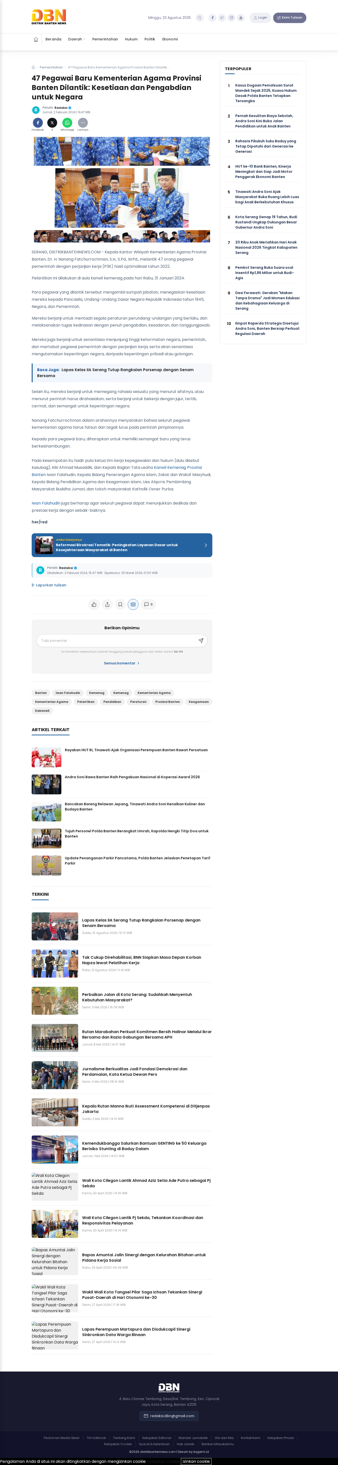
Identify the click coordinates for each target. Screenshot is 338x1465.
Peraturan (138, 702)
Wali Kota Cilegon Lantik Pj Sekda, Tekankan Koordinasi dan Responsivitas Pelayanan (142, 1220)
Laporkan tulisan (51, 585)
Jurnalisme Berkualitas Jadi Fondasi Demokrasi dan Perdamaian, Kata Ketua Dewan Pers (134, 1071)
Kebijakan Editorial (156, 1438)
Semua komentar (119, 663)
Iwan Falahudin (46, 503)
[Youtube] (241, 18)
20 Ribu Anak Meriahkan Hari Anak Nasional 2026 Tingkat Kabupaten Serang (266, 247)
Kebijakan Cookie (118, 1444)
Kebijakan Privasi (280, 1438)
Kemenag (96, 693)
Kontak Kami (250, 1438)
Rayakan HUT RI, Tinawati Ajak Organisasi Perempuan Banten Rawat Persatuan (136, 749)
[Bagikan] (107, 604)
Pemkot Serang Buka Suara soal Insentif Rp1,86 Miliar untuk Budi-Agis (264, 272)
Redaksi (60, 108)
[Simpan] (120, 604)
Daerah (75, 39)
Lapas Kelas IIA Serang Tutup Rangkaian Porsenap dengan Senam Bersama (141, 922)
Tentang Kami (124, 1438)
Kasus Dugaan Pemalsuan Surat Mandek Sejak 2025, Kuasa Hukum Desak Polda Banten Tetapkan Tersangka (266, 93)
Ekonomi (170, 39)
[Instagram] (231, 18)
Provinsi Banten (167, 702)
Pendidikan (112, 702)
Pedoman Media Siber (62, 1438)
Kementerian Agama (154, 693)
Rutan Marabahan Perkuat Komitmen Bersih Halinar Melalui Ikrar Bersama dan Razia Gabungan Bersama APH (147, 1034)
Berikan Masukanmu (218, 1444)
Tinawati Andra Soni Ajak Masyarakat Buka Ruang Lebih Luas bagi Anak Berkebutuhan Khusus (267, 197)
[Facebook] (213, 18)
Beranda (53, 39)
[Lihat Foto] (122, 189)
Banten (41, 693)
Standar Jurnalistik (193, 1438)
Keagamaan (199, 702)
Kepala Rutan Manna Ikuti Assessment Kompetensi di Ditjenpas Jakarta (146, 1108)
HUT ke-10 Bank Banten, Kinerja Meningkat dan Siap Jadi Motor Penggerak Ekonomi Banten (263, 171)
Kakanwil (42, 711)
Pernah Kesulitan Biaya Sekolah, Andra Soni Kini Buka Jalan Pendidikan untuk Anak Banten (264, 121)
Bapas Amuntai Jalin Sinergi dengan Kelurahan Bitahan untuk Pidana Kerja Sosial (144, 1257)
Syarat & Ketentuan (154, 1444)
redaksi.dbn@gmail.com (172, 1415)
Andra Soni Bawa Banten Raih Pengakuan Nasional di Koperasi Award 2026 (132, 777)
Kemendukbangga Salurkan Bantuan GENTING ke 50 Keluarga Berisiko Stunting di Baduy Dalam (144, 1146)
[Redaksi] (36, 110)
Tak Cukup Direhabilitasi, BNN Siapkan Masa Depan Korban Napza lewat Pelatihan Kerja (141, 960)
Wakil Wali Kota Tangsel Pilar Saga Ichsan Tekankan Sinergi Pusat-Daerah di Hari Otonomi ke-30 (142, 1294)
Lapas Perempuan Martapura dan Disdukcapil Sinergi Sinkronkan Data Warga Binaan (136, 1332)
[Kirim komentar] (201, 640)
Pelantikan (86, 702)
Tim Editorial (96, 1438)
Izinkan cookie (196, 1461)
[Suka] (94, 604)
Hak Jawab (185, 1444)
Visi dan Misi (224, 1438)
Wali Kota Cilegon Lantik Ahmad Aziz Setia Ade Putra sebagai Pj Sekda (146, 1183)
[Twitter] (222, 18)
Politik (150, 39)
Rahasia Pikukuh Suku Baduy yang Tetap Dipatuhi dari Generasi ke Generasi (265, 146)
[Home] (37, 39)
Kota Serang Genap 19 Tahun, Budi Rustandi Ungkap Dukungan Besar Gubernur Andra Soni (266, 222)
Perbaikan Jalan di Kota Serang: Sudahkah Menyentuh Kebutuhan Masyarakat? (137, 997)
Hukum (131, 39)
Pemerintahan (105, 39)
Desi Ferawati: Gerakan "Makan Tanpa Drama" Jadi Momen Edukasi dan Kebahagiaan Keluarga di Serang (267, 300)
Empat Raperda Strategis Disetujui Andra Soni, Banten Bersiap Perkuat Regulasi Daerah (267, 328)
